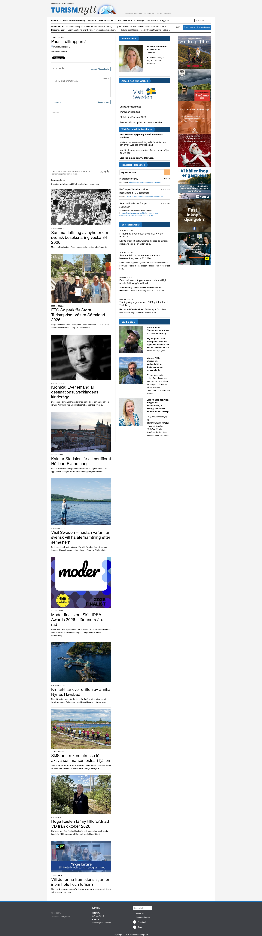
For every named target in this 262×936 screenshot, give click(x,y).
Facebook (142, 922)
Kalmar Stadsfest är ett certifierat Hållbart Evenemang (142, 26)
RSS (178, 27)
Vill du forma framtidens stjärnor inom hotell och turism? (144, 29)
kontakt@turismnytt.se (101, 922)
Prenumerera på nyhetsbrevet (197, 27)
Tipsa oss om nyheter (60, 916)
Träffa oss (167, 13)
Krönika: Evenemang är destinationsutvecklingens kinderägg (91, 26)
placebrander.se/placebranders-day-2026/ (145, 182)
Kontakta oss (149, 13)
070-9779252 (98, 915)
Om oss (159, 13)
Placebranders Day (128, 178)
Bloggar (141, 20)
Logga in (164, 20)
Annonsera (138, 13)
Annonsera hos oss (143, 917)
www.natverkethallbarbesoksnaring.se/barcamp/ (145, 196)
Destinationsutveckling (74, 20)
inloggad (68, 184)
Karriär (91, 20)
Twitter (141, 927)
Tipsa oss (128, 13)
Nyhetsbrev (140, 913)
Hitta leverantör (125, 20)
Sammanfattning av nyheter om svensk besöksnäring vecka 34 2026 (93, 29)
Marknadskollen (106, 20)
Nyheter (54, 20)
